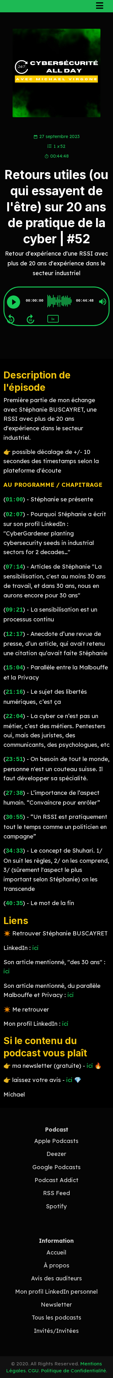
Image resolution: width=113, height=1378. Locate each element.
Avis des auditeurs (56, 1278)
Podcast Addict (56, 1180)
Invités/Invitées (56, 1330)
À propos (56, 1265)
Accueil (56, 1252)
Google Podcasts (56, 1167)
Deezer (56, 1153)
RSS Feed (56, 1193)
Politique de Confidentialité (73, 1370)
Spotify (56, 1206)
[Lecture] (13, 302)
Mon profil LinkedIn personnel (56, 1291)
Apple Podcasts (56, 1141)
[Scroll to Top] (101, 1353)
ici (35, 948)
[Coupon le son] (102, 301)
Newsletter (56, 1304)
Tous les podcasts (56, 1317)
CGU (33, 1370)
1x (52, 319)
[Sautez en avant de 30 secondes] (30, 319)
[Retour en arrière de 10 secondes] (10, 319)
